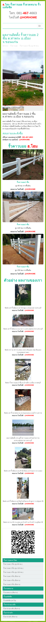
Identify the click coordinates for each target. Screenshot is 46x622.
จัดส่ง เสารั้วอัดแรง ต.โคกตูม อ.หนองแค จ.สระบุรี (23, 308)
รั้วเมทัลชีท (8, 596)
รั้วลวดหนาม (8, 588)
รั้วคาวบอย (13, 46)
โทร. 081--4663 (23, 13)
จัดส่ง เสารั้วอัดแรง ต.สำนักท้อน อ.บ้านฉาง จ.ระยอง (23, 471)
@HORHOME (24, 140)
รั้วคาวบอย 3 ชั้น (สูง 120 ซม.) (13, 568)
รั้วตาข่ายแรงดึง (10, 604)
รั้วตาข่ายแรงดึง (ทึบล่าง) (11, 608)
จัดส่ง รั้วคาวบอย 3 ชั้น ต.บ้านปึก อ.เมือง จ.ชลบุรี (23, 383)
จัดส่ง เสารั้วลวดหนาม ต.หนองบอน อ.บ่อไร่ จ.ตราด (23, 413)
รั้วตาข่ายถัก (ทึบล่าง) (10, 617)
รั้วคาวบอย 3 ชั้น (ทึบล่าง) (11, 576)
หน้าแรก (5, 46)
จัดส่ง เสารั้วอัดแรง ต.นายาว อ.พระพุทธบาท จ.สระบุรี (23, 329)
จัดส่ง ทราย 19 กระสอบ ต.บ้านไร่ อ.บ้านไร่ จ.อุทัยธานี (23, 522)
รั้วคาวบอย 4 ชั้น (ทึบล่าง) (11, 580)
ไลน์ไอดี (23, 17)
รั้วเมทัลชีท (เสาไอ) (9, 600)
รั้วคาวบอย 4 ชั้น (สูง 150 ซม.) (13, 572)
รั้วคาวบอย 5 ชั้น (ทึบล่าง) (11, 584)
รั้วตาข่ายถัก (8, 613)
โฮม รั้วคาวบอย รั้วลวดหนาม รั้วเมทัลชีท (22, 6)
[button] (23, 542)
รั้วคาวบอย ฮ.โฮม (10, 560)
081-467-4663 (27, 137)
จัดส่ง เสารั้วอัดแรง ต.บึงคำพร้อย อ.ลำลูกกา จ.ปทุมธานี (23, 501)
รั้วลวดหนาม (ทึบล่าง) (10, 592)
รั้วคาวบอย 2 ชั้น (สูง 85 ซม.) (29, 46)
